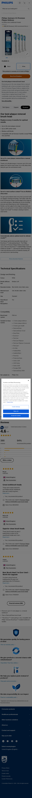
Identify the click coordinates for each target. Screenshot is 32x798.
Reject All (16, 411)
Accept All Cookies (16, 415)
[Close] (28, 380)
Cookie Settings (16, 406)
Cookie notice (10, 402)
